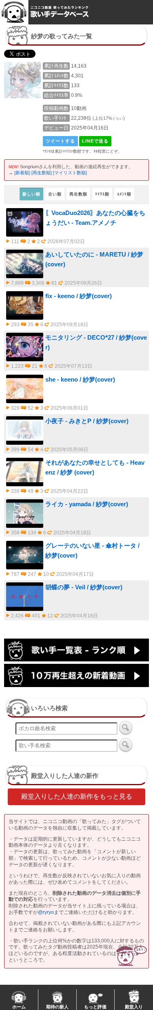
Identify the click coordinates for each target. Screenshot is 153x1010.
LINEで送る (95, 140)
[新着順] (22, 172)
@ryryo (46, 912)
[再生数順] (41, 172)
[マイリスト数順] (70, 172)
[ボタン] (126, 728)
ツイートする (60, 140)
